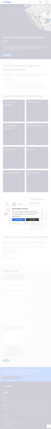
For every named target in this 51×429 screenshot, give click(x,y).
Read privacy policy (16, 216)
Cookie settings (32, 219)
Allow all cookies (18, 219)
